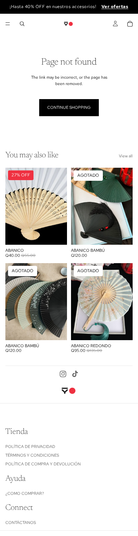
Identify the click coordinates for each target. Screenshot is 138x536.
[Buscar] (22, 23)
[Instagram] (63, 374)
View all (126, 156)
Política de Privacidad (30, 446)
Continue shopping (69, 107)
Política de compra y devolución (43, 464)
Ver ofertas (115, 6)
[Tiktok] (75, 374)
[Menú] (7, 23)
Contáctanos (20, 522)
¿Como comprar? (24, 493)
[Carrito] (130, 23)
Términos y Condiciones (32, 455)
